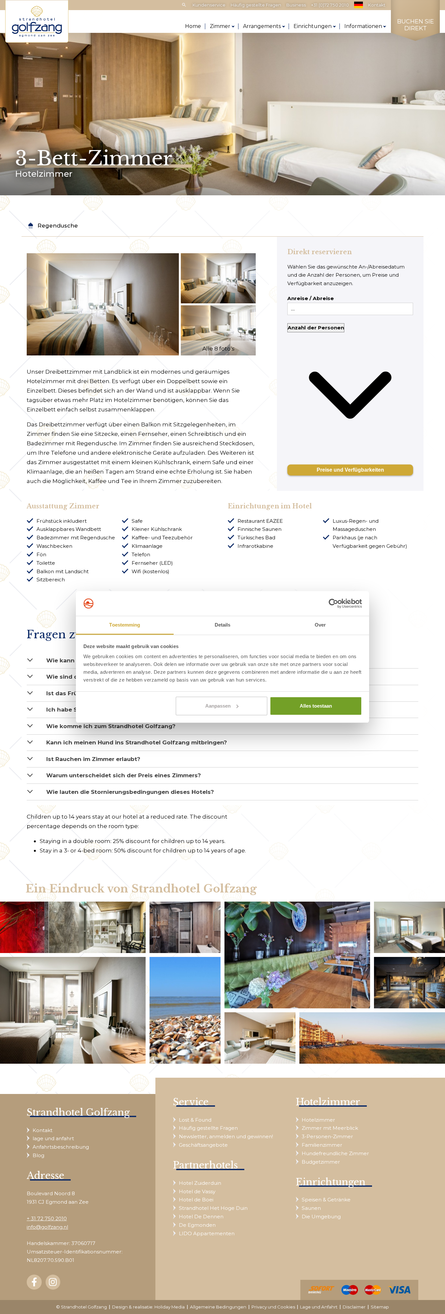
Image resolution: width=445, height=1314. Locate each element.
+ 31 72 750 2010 (47, 1218)
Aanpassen (218, 706)
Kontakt (376, 4)
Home (193, 26)
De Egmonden (197, 1225)
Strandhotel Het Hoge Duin (213, 1208)
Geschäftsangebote (203, 1145)
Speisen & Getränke (326, 1199)
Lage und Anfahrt (318, 1306)
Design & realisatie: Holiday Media (148, 1306)
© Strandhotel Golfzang (81, 1306)
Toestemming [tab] (124, 625)
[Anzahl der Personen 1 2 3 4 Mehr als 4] (350, 390)
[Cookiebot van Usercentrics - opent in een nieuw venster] (333, 603)
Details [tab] (223, 625)
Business (296, 4)
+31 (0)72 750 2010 (330, 4)
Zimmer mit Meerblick (330, 1128)
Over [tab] (320, 625)
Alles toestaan (316, 706)
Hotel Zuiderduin (200, 1183)
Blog (38, 1155)
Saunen (311, 1208)
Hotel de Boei (196, 1199)
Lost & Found (195, 1120)
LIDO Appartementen (207, 1233)
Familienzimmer (322, 1145)
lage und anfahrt (53, 1138)
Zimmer (220, 26)
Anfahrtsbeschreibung (61, 1147)
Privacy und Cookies (273, 1306)
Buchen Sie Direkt (415, 25)
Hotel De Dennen (201, 1216)
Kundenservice (209, 4)
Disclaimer (354, 1306)
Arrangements (262, 26)
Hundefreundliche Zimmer (335, 1153)
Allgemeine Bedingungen (218, 1306)
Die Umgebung (321, 1216)
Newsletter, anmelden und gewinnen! (226, 1136)
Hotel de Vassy (197, 1191)
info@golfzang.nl (47, 1227)
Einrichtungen (313, 26)
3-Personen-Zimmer (327, 1136)
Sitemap (380, 1306)
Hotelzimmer (318, 1120)
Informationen (363, 26)
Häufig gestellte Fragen (256, 4)
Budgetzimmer (321, 1162)
